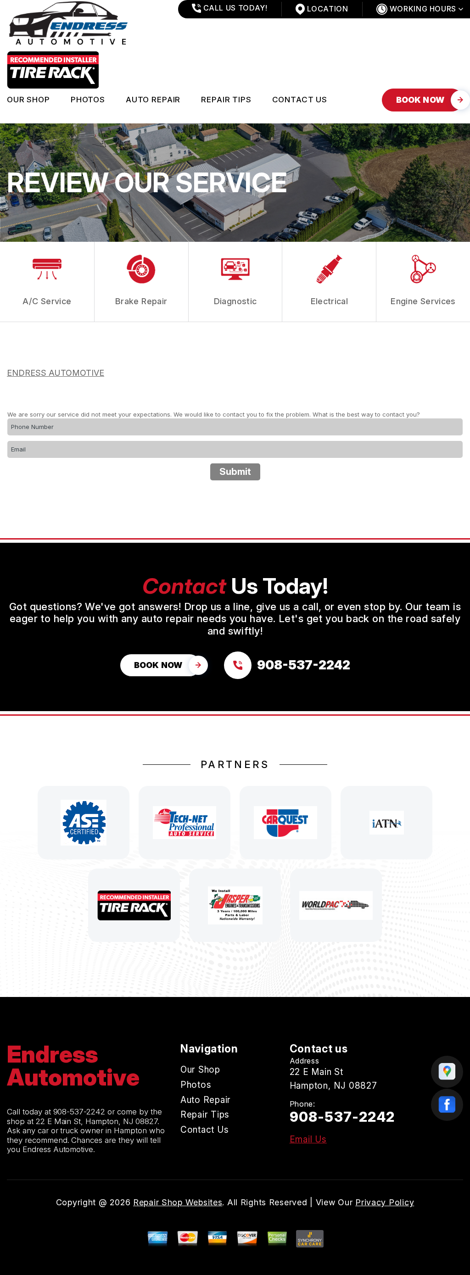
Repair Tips (226, 99)
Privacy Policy (384, 1202)
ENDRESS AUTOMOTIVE (55, 373)
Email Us (308, 1139)
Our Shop (28, 99)
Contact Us (300, 99)
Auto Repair (153, 99)
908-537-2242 (79, 1111)
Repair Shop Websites (177, 1202)
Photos (88, 99)
